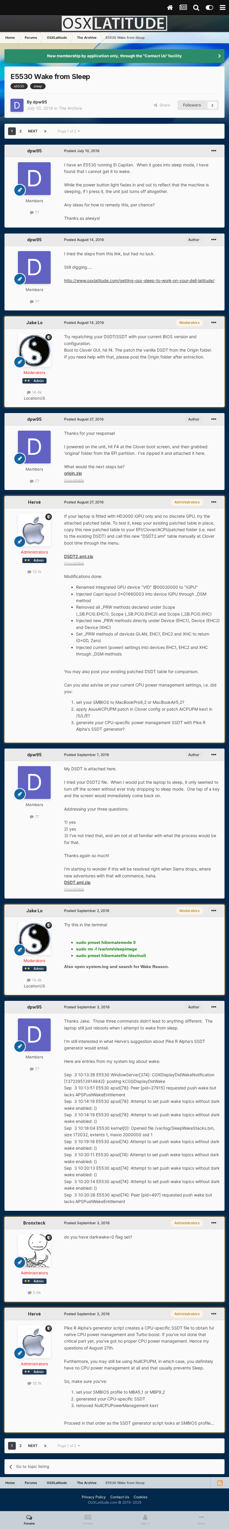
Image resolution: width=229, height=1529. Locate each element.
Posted (82, 151)
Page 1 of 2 (68, 131)
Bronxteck (34, 1222)
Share (163, 105)
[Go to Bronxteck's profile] (34, 1250)
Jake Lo (34, 322)
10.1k (36, 571)
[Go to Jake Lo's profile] (34, 350)
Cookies (140, 1497)
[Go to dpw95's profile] (17, 105)
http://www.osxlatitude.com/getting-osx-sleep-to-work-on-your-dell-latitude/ (139, 280)
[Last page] (45, 131)
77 (36, 212)
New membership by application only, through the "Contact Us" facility (114, 55)
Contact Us (119, 1497)
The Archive (70, 108)
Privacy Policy (94, 1497)
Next (33, 131)
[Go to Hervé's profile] (34, 530)
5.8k (36, 1292)
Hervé (34, 502)
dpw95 (40, 101)
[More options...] (214, 150)
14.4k (36, 392)
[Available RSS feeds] (220, 1482)
